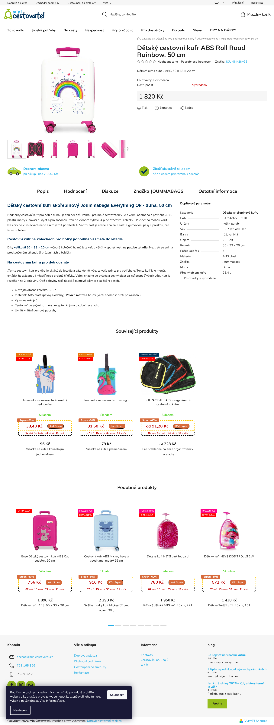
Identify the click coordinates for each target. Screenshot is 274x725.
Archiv (217, 703)
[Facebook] (11, 685)
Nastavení (20, 710)
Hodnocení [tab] (75, 191)
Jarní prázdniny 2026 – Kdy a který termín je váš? (236, 685)
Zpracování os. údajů (154, 660)
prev (10, 566)
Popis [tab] (43, 191)
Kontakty (147, 655)
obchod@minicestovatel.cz (35, 657)
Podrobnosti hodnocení (196, 62)
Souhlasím (117, 695)
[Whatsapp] (30, 685)
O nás (145, 665)
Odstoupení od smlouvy (81, 3)
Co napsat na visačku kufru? (227, 655)
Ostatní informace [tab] (217, 191)
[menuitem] (16, 30)
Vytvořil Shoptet (255, 721)
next (264, 566)
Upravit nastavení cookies (104, 721)
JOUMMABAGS (236, 62)
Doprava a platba (17, 3)
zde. (62, 701)
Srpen (56, 426)
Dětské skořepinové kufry (240, 213)
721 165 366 (26, 666)
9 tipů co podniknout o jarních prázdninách (237, 669)
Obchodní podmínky (47, 3)
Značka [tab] (158, 191)
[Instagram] (21, 685)
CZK (217, 3)
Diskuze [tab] (110, 191)
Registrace (257, 3)
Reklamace (81, 673)
